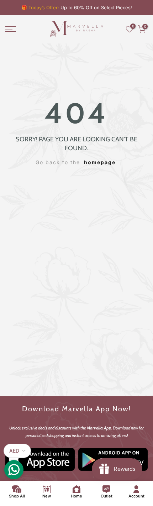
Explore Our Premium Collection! (97, 7)
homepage (100, 162)
